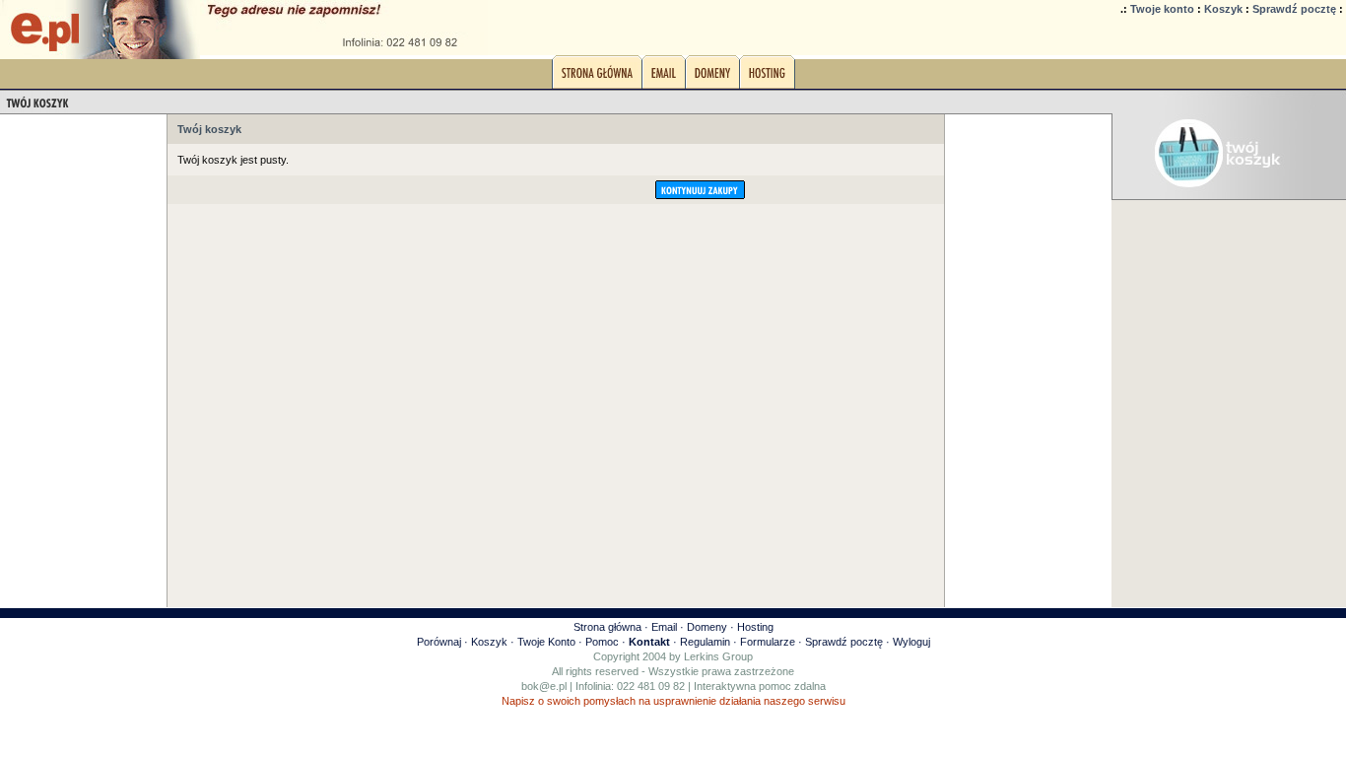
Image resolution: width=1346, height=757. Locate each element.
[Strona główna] (597, 78)
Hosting (755, 627)
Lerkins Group (718, 656)
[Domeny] (712, 78)
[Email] (663, 78)
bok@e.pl (544, 686)
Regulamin (705, 642)
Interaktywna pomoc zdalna (760, 686)
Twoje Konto (546, 642)
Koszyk (1223, 9)
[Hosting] (767, 78)
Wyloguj (911, 642)
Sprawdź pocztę (1294, 9)
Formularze (767, 642)
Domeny (707, 627)
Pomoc (602, 642)
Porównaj (439, 642)
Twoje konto (1162, 9)
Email (664, 627)
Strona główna (607, 627)
